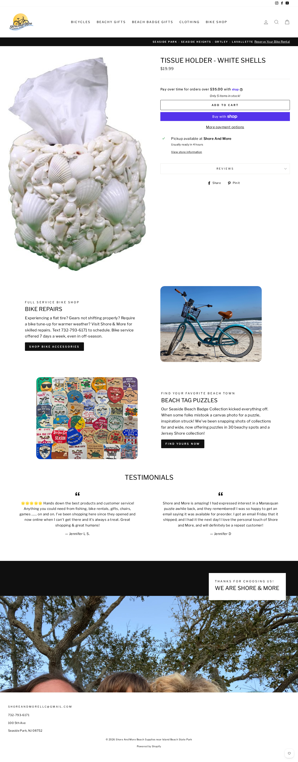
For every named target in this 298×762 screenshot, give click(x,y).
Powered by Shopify (149, 746)
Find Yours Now (182, 443)
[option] (149, 41)
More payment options (225, 127)
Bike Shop (216, 22)
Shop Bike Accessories (54, 346)
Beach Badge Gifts (152, 22)
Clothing (189, 22)
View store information (186, 152)
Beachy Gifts (111, 22)
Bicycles (81, 22)
